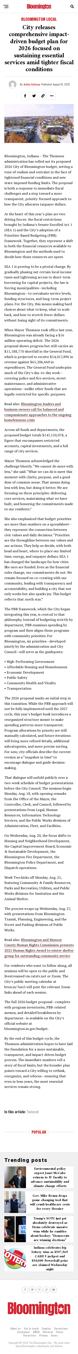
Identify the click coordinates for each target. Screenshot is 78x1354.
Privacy (43, 1335)
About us (15, 1328)
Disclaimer (23, 1332)
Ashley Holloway (32, 84)
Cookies (46, 1328)
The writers (29, 1335)
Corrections (61, 1328)
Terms (54, 1335)
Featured (33, 1111)
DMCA (36, 1332)
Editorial (48, 1332)
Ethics (59, 1332)
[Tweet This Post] (34, 96)
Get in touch (31, 1328)
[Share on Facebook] (25, 96)
